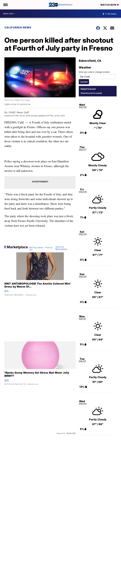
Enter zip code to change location (94, 72)
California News (17, 27)
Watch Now (108, 4)
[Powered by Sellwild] (71, 433)
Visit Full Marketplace (61, 248)
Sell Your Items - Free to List (40, 248)
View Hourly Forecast (91, 93)
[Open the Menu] (5, 4)
